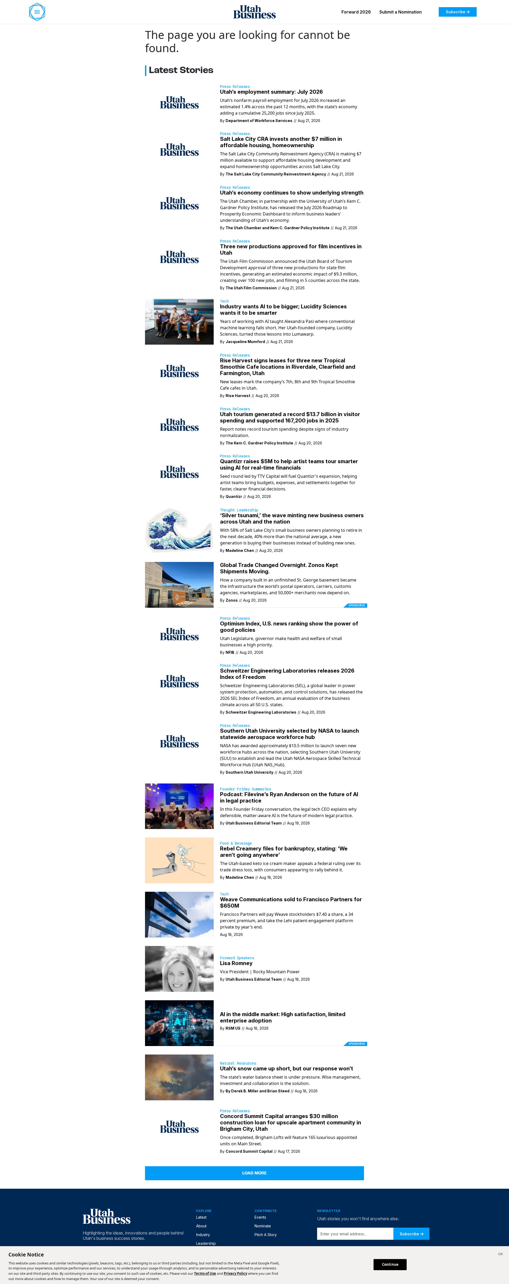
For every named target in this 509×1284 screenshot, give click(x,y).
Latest (201, 1217)
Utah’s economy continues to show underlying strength (291, 193)
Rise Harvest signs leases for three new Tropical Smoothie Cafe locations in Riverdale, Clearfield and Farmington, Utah (287, 366)
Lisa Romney (236, 963)
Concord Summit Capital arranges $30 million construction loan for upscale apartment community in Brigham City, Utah (290, 1122)
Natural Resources (238, 1063)
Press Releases (235, 86)
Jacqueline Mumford (245, 341)
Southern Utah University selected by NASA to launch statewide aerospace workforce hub (289, 734)
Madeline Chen (240, 550)
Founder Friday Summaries (245, 789)
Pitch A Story (265, 1234)
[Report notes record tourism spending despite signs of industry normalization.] (179, 424)
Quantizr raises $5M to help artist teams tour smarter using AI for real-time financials (289, 464)
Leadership (206, 1243)
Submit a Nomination (400, 12)
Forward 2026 (356, 12)
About (201, 1226)
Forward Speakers (237, 958)
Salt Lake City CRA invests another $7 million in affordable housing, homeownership (281, 142)
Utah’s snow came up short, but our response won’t (286, 1068)
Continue (390, 1264)
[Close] (500, 1254)
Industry (203, 1234)
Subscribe (455, 12)
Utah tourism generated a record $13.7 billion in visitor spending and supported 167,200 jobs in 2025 (290, 417)
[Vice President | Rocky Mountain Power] (179, 968)
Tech (224, 301)
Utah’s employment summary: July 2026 (271, 92)
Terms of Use (205, 1273)
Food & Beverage (236, 843)
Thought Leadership (239, 510)
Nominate (262, 1226)
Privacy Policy (235, 1273)
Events (260, 1217)
